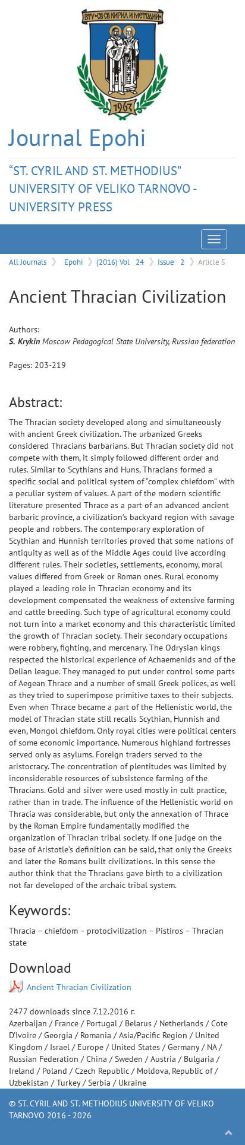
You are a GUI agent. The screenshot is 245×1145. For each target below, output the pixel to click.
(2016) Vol (120, 262)
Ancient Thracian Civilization (79, 987)
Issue (171, 262)
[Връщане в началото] (229, 1133)
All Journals (27, 262)
